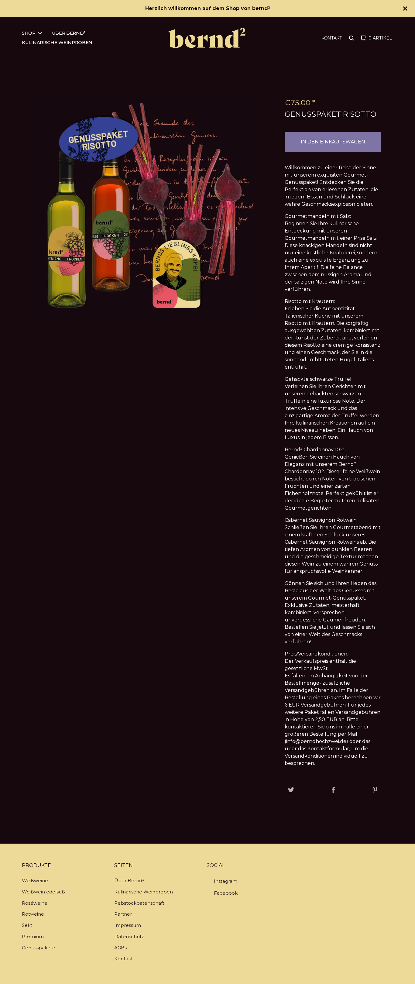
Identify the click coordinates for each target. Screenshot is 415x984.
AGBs (120, 948)
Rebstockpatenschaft (139, 903)
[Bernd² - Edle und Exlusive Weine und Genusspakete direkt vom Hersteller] (206, 38)
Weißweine (35, 880)
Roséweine (34, 903)
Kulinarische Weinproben (57, 42)
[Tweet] (291, 790)
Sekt (27, 925)
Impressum (127, 925)
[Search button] (351, 38)
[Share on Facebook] (333, 790)
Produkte (36, 865)
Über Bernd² (69, 33)
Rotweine (33, 914)
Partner (123, 914)
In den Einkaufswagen (333, 142)
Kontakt (331, 38)
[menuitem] (32, 33)
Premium (33, 936)
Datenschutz (129, 936)
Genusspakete (38, 948)
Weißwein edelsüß (43, 892)
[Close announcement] (405, 8)
